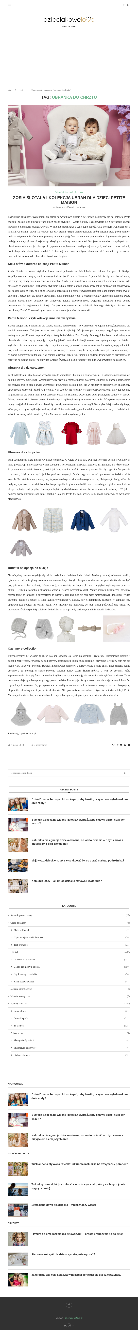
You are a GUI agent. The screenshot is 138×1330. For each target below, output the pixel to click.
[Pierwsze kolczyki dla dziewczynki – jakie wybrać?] (18, 1259)
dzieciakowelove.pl (73, 1318)
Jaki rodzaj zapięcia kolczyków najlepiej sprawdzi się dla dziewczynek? (76, 1274)
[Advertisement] (69, 60)
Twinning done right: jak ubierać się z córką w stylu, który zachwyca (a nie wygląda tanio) (78, 1186)
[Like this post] (113, 745)
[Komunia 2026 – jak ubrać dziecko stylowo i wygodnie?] (18, 886)
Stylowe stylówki (71, 1055)
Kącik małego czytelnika (71, 974)
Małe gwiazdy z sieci (71, 1040)
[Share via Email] (129, 745)
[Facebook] (124, 5)
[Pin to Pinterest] (125, 745)
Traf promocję (71, 945)
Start (10, 90)
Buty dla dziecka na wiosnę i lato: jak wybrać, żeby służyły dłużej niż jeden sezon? (78, 821)
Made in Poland (71, 930)
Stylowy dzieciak (70, 1003)
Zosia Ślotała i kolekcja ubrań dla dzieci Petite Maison (69, 200)
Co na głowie (71, 1011)
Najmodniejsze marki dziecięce (69, 192)
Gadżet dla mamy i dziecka (71, 967)
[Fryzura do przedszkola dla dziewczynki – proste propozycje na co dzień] (18, 1239)
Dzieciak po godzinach (71, 959)
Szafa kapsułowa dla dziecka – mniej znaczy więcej (63, 1204)
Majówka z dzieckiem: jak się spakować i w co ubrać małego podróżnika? (77, 860)
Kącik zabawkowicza (71, 981)
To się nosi (71, 1025)
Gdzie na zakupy (70, 923)
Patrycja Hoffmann (76, 207)
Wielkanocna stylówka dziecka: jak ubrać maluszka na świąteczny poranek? (79, 1164)
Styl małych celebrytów (71, 1048)
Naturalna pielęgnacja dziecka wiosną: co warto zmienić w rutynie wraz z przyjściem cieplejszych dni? (77, 842)
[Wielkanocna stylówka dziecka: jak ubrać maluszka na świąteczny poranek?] (18, 1169)
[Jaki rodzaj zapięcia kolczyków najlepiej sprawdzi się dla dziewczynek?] (18, 1279)
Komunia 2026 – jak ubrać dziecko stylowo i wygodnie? (66, 881)
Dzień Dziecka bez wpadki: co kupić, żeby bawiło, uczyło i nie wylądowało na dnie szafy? (79, 801)
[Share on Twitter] (121, 745)
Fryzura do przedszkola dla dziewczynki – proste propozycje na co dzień (77, 1233)
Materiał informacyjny (70, 989)
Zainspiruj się (70, 1033)
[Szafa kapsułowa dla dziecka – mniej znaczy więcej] (18, 1210)
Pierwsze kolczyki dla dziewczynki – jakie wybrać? (63, 1254)
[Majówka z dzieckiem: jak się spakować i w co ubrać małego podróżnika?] (18, 865)
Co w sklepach (71, 1018)
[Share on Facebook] (117, 745)
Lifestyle (70, 952)
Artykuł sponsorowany (70, 915)
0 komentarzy (40, 745)
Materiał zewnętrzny (70, 996)
